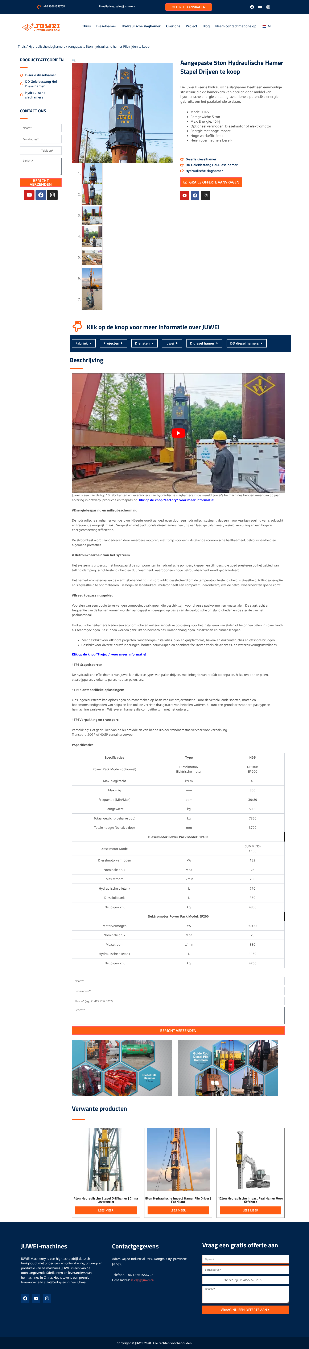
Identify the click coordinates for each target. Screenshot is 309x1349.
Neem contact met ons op (235, 26)
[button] (74, 60)
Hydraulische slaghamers (47, 46)
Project (191, 26)
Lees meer (106, 1210)
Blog (206, 26)
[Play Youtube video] (178, 433)
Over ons (173, 26)
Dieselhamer (106, 26)
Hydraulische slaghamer (141, 26)
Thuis (86, 26)
